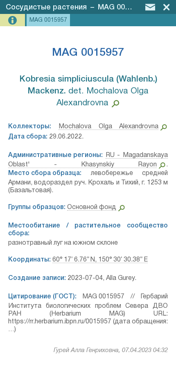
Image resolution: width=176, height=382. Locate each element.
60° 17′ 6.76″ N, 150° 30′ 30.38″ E (100, 260)
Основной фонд (91, 207)
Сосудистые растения (46, 7)
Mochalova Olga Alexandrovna (109, 127)
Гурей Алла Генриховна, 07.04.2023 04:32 (111, 350)
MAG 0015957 (121, 7)
